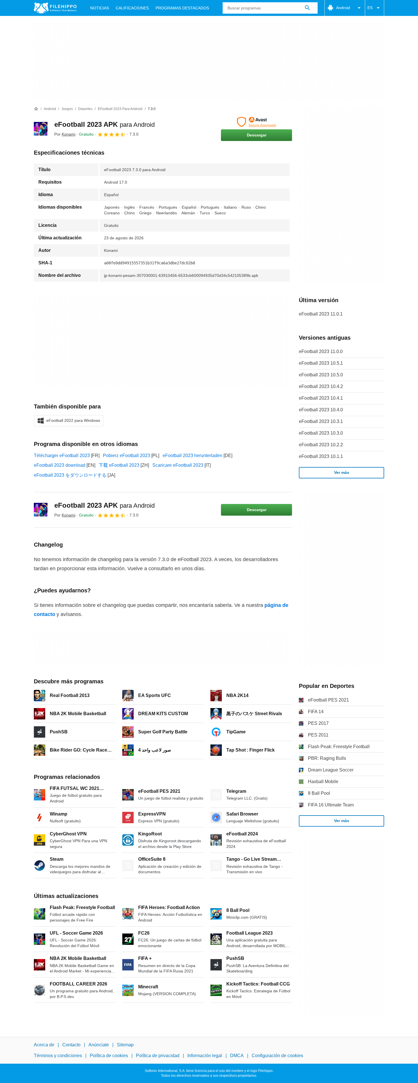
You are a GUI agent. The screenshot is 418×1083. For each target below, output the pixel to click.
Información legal (204, 1055)
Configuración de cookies (277, 1055)
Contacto (71, 1044)
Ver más (341, 472)
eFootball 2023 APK (104, 124)
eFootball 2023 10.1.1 (321, 456)
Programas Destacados (182, 8)
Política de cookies (109, 1055)
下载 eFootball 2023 (119, 465)
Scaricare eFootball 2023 (177, 465)
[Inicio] (36, 108)
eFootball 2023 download (59, 465)
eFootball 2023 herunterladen (192, 455)
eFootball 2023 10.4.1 (321, 398)
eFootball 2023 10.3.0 (321, 433)
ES (370, 7)
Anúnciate (98, 1044)
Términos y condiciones (58, 1055)
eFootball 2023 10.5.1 (321, 363)
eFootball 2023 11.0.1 (321, 314)
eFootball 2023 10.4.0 (321, 409)
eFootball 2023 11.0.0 (321, 351)
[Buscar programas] (307, 8)
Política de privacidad (157, 1055)
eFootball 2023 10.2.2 (321, 444)
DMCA (237, 1055)
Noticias (99, 8)
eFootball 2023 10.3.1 (321, 421)
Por (64, 134)
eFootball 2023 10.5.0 (321, 374)
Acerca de (44, 1044)
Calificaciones (132, 8)
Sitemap (125, 1044)
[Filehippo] (55, 8)
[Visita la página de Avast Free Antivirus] (256, 122)
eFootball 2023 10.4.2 (321, 386)
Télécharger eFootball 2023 (62, 455)
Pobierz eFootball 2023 (126, 455)
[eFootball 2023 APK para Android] (40, 129)
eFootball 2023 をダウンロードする (70, 475)
